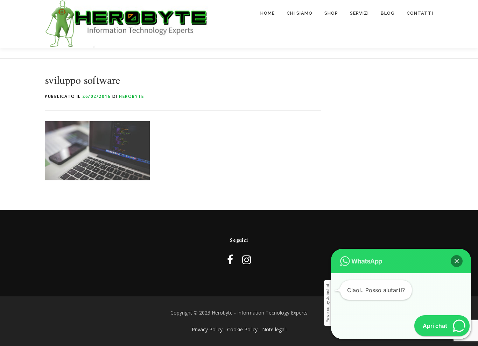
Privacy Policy (207, 329)
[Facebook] (230, 259)
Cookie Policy (242, 329)
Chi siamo (299, 13)
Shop (331, 13)
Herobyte (131, 96)
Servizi (359, 13)
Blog (388, 13)
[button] (457, 261)
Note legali (274, 329)
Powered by (327, 303)
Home (267, 13)
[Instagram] (246, 259)
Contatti (420, 13)
